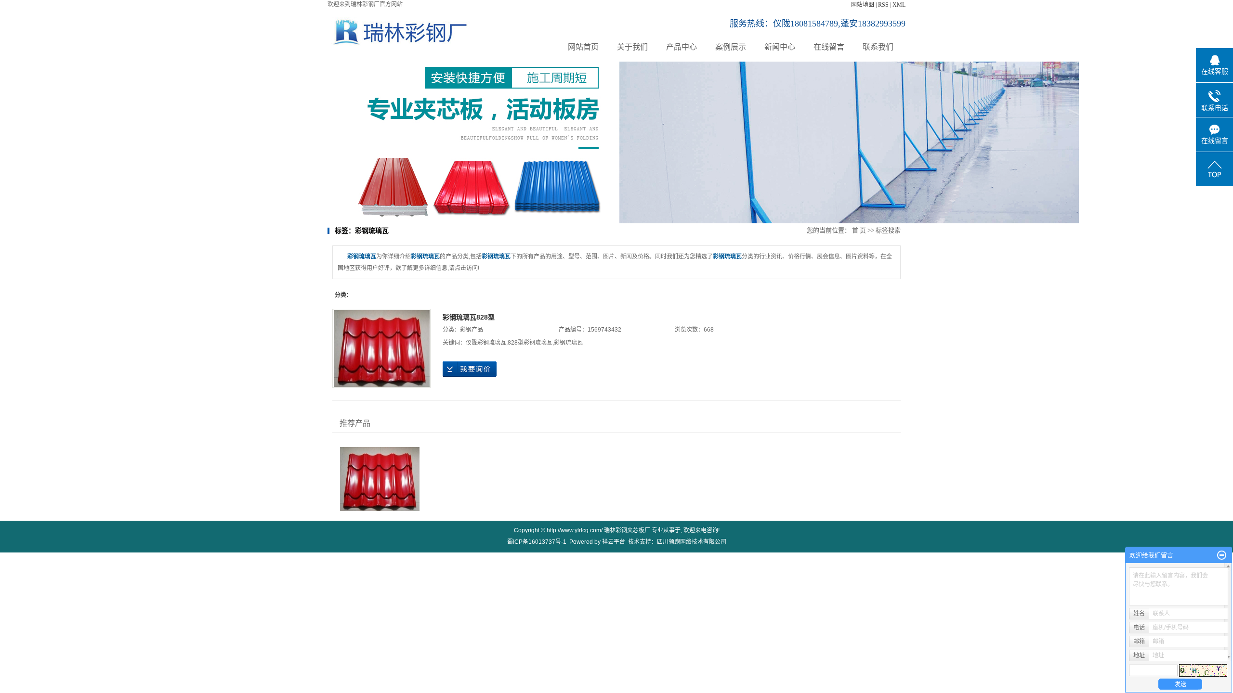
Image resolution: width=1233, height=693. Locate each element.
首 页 (859, 230)
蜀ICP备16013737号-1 (536, 542)
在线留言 (828, 47)
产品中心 (681, 47)
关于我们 (632, 47)
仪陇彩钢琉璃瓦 (486, 342)
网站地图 (862, 4)
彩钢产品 (471, 329)
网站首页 (583, 47)
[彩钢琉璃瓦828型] (381, 348)
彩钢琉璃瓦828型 (469, 317)
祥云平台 (613, 542)
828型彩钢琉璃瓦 (530, 342)
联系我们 (878, 47)
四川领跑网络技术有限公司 (691, 542)
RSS (883, 4)
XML (898, 4)
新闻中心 (779, 47)
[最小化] (1221, 555)
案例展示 (730, 47)
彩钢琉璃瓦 (568, 342)
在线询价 (470, 369)
